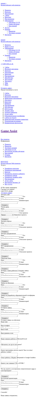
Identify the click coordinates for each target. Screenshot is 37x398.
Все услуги (8, 184)
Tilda (6, 83)
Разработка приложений (13, 170)
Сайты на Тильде (10, 117)
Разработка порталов (12, 168)
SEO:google (8, 79)
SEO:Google (9, 109)
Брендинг (8, 17)
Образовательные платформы (15, 116)
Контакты (8, 35)
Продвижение (9, 19)
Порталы (8, 12)
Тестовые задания (15, 33)
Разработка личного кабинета (15, 174)
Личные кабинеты (11, 112)
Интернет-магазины (11, 69)
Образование (9, 21)
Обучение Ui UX (14, 22)
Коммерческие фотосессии (14, 123)
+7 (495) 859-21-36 (7, 64)
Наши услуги (9, 46)
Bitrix (6, 85)
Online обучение (14, 24)
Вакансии (12, 31)
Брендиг (7, 172)
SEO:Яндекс (9, 78)
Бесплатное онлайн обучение (14, 151)
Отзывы (7, 155)
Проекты (8, 10)
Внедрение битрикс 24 (12, 182)
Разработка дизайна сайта (13, 177)
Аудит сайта (9, 114)
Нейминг (8, 103)
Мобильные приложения (13, 98)
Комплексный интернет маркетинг (16, 119)
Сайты (7, 15)
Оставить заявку (6, 88)
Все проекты (5, 139)
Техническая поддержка (13, 121)
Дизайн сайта (9, 110)
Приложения (9, 14)
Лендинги (8, 81)
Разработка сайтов (11, 175)
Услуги (7, 28)
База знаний (13, 26)
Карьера (7, 29)
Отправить (5, 205)
